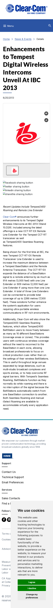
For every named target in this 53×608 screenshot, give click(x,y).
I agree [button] (31, 582)
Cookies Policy (10, 539)
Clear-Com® (9, 216)
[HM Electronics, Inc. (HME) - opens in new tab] (8, 455)
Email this (46, 113)
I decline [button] (32, 588)
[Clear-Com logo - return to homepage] (26, 9)
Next (46, 132)
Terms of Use (9, 533)
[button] (50, 26)
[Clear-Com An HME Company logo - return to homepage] (20, 431)
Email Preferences (13, 482)
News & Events (23, 39)
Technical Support (13, 477)
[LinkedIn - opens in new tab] (9, 519)
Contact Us (9, 471)
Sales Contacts (11, 498)
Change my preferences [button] (32, 596)
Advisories (7, 548)
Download (46, 120)
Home (6, 39)
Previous (6, 132)
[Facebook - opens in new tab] (4, 519)
